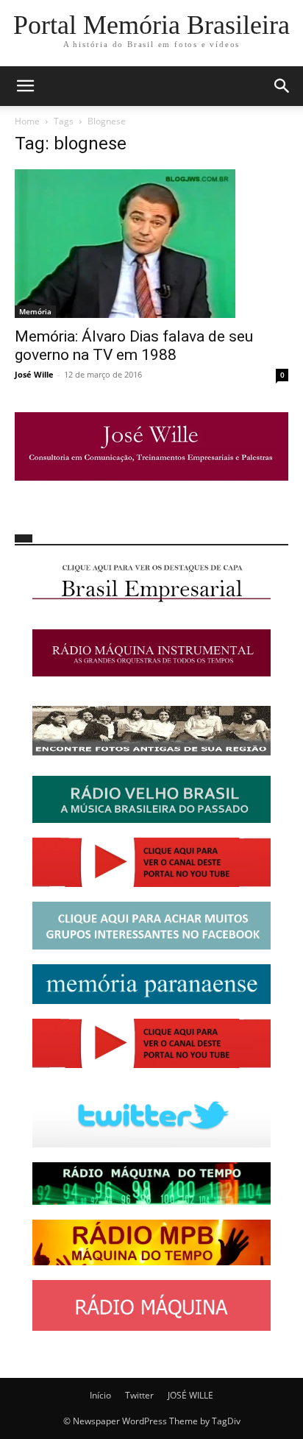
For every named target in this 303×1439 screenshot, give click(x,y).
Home (27, 121)
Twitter (139, 1395)
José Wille (34, 374)
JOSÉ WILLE (190, 1395)
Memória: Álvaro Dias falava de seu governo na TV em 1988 (134, 346)
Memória (35, 311)
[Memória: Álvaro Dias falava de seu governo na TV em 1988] (151, 243)
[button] (25, 86)
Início (100, 1395)
